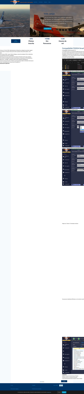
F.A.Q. (12, 385)
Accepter (64, 392)
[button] (1, 21)
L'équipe (33, 385)
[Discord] (62, 385)
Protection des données (36, 388)
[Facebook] (60, 385)
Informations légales (15, 388)
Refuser (59, 392)
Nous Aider (55, 385)
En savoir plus (49, 392)
